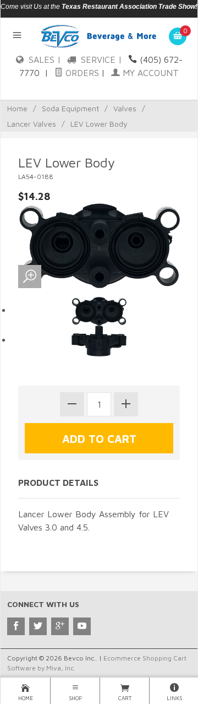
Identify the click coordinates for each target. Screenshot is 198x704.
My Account (149, 73)
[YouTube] (82, 626)
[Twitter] (38, 626)
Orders (81, 73)
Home (17, 108)
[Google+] (60, 626)
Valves (124, 108)
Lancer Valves (31, 123)
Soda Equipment (70, 108)
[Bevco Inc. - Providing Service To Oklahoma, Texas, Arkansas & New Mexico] (99, 35)
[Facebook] (16, 626)
